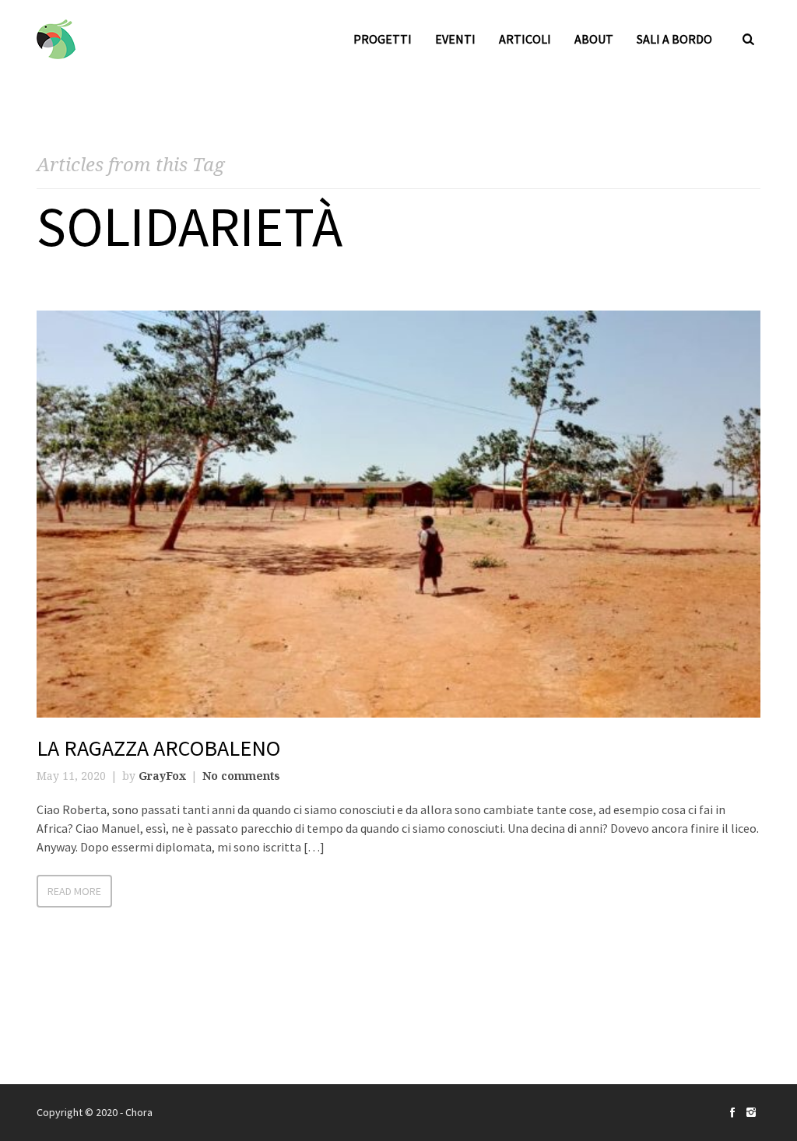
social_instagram (751, 1112)
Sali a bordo (674, 39)
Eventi (455, 39)
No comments (241, 775)
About (593, 39)
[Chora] (56, 39)
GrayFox (162, 775)
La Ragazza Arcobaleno (158, 748)
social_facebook (732, 1112)
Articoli (525, 39)
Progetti (382, 39)
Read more (74, 891)
